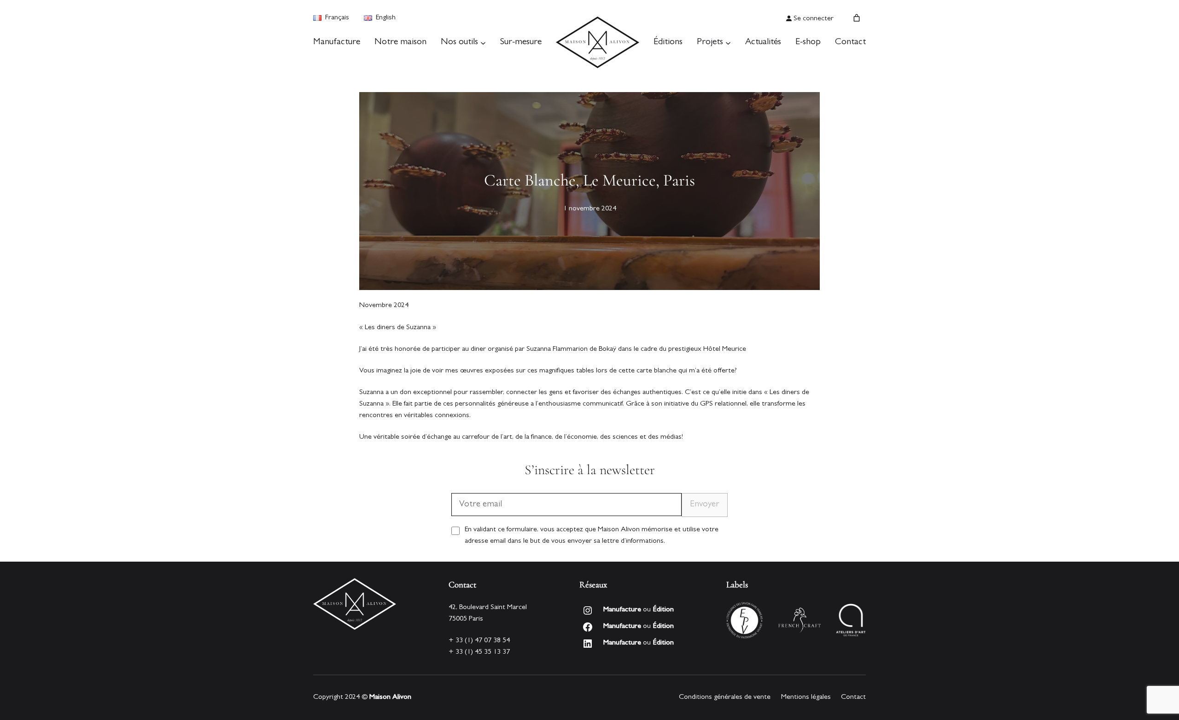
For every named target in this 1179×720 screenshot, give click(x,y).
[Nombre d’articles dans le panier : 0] (856, 18)
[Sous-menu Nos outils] (483, 42)
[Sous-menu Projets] (728, 42)
